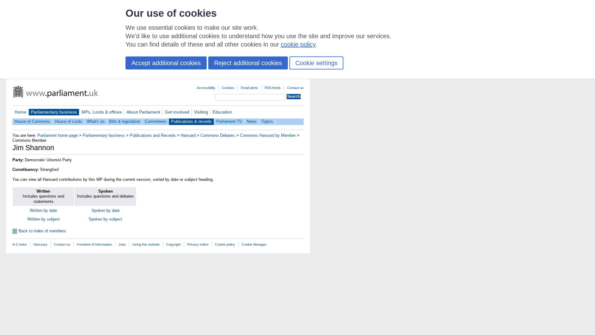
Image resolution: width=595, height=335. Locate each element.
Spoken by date (105, 210)
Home (20, 111)
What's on (95, 121)
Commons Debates (218, 135)
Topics (267, 121)
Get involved (177, 111)
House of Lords (68, 121)
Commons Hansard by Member (268, 135)
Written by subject (43, 219)
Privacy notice (198, 244)
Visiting (201, 111)
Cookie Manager (254, 244)
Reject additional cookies (248, 63)
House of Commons (32, 121)
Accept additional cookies (166, 63)
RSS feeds (273, 88)
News (252, 121)
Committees (155, 121)
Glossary (40, 244)
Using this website (146, 244)
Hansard (188, 135)
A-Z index (19, 244)
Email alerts (249, 88)
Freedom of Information (94, 244)
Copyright (173, 244)
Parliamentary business (54, 111)
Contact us (295, 88)
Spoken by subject (105, 219)
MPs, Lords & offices (102, 111)
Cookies (228, 88)
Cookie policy (225, 244)
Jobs (122, 244)
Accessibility (206, 88)
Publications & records (191, 121)
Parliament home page (57, 135)
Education (222, 111)
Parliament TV (229, 121)
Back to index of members (42, 231)
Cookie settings (316, 63)
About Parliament (143, 111)
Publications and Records (153, 135)
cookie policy (298, 44)
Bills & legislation (124, 121)
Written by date (43, 210)
